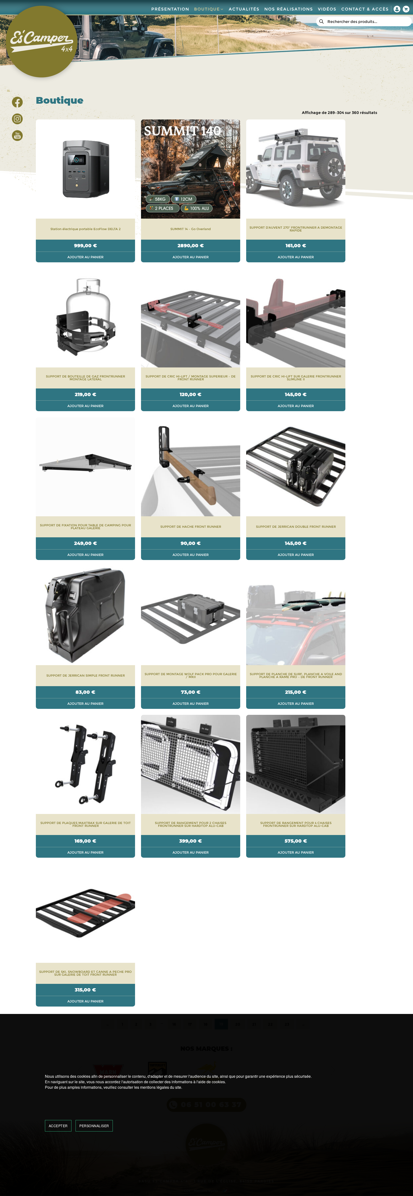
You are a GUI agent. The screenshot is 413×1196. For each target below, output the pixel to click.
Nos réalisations (288, 9)
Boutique (207, 9)
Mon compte (397, 9)
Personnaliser (94, 1125)
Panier (406, 9)
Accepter (58, 1125)
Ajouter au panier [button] (85, 257)
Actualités (244, 9)
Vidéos (327, 9)
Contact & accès (365, 9)
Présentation (170, 9)
